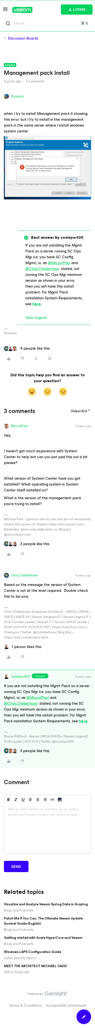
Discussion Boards (23, 38)
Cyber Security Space (20, 958)
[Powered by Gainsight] (47, 995)
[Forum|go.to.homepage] (22, 10)
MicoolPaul (19, 426)
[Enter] (8, 23)
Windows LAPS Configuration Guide (32, 952)
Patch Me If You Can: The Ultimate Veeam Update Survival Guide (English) (43, 921)
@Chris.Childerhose (42, 268)
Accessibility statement (66, 1005)
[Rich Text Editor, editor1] (47, 828)
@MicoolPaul (59, 263)
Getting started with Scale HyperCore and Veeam (43, 938)
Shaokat (17, 96)
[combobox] (47, 23)
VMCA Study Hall (16, 972)
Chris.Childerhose (24, 575)
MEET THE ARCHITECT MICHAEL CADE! (35, 966)
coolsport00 (20, 676)
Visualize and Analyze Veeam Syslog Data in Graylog (46, 904)
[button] (5, 10)
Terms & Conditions (25, 1005)
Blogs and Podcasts (19, 910)
